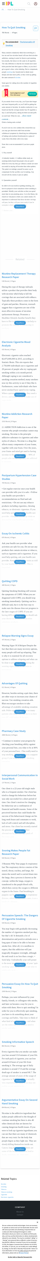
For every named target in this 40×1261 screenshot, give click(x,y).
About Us (20, 1212)
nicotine (17, 77)
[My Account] (36, 4)
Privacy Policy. (23, 1253)
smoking (9, 72)
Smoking (4, 1187)
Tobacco (3, 1189)
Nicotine (3, 1184)
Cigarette (4, 1195)
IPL (3, 10)
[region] (20, 1240)
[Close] (37, 1222)
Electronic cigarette (7, 1197)
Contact (20, 1215)
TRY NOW (32, 94)
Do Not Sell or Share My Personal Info (20, 1257)
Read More (20, 323)
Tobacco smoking (6, 1192)
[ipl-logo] (9, 5)
